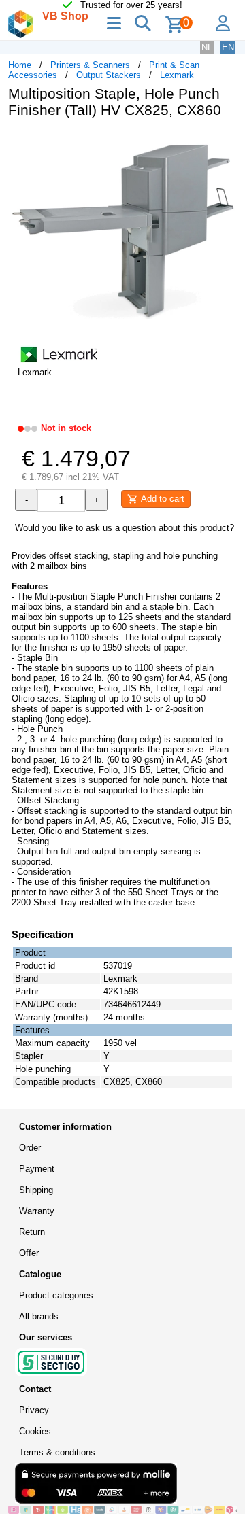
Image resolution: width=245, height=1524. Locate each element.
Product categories (56, 1295)
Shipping (36, 1190)
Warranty (36, 1211)
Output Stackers (108, 75)
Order (30, 1148)
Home (19, 65)
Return (32, 1232)
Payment (36, 1169)
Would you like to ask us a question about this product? (124, 528)
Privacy (34, 1410)
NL (206, 47)
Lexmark (177, 75)
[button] (224, 143)
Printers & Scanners (90, 65)
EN (228, 47)
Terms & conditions (57, 1452)
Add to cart (161, 498)
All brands (39, 1316)
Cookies (35, 1431)
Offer (29, 1253)
